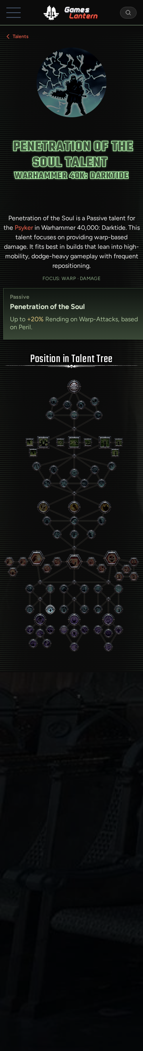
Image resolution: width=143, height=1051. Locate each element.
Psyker (24, 227)
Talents (21, 36)
